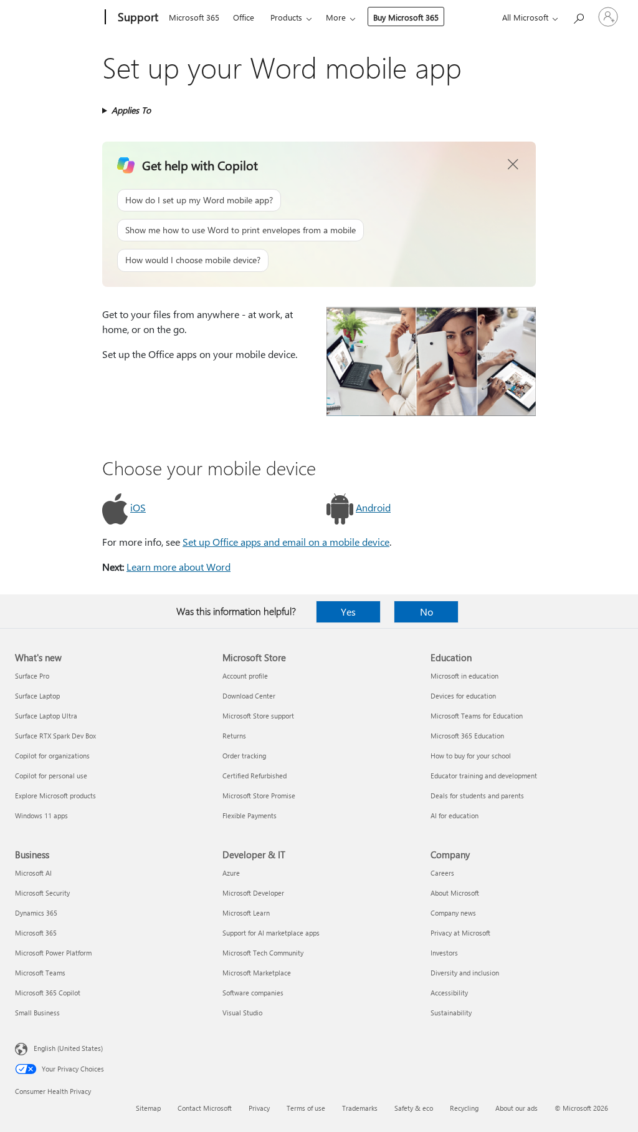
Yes (348, 611)
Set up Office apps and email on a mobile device (286, 541)
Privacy (259, 1108)
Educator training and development (484, 775)
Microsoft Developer (253, 892)
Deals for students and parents (477, 795)
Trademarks (360, 1108)
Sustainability (451, 1012)
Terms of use (306, 1108)
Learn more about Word (178, 566)
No (426, 611)
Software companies (252, 992)
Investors (444, 952)
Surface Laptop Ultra (46, 715)
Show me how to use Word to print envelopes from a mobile (240, 230)
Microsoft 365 (194, 17)
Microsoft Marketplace (256, 972)
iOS (138, 507)
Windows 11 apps (41, 815)
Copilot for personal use (51, 775)
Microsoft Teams (40, 972)
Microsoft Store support (258, 715)
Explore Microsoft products (55, 795)
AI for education (454, 815)
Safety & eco (413, 1108)
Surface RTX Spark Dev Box (55, 735)
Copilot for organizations (52, 755)
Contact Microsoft (205, 1108)
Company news (453, 912)
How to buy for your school (471, 755)
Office (243, 17)
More (336, 17)
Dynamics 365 (36, 912)
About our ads (516, 1108)
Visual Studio (242, 1012)
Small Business (37, 1012)
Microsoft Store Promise (258, 795)
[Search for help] (578, 16)
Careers (442, 873)
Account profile (245, 675)
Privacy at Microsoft (460, 932)
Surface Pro (32, 675)
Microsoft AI (33, 873)
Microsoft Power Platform (53, 952)
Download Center (248, 695)
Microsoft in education (464, 675)
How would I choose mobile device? (192, 260)
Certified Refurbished (254, 775)
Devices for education (463, 695)
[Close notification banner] (513, 164)
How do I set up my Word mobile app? (199, 200)
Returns (234, 735)
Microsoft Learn (246, 912)
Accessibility (449, 992)
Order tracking (244, 755)
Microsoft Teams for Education (477, 715)
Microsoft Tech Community (262, 952)
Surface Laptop (37, 695)
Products (286, 17)
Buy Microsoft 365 (406, 17)
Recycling (464, 1108)
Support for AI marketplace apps (271, 932)
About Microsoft (455, 892)
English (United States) (68, 1048)
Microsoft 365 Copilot (47, 992)
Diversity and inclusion (465, 972)
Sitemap (148, 1108)
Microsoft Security (42, 892)
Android (373, 507)
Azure (231, 873)
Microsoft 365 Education (467, 735)
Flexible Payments (249, 815)
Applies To (131, 110)
